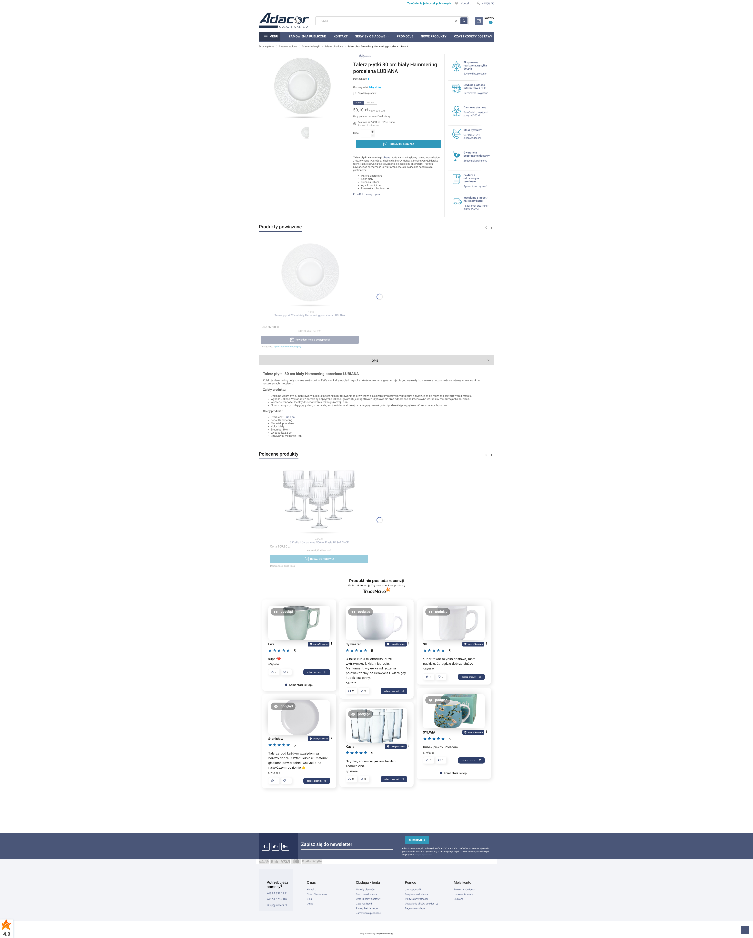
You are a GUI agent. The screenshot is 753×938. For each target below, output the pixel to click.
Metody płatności (365, 889)
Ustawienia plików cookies (420, 903)
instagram (275, 847)
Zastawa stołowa (288, 46)
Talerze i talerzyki (311, 46)
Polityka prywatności (416, 898)
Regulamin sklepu (415, 908)
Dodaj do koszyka (402, 144)
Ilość (356, 133)
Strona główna (266, 46)
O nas (310, 903)
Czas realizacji (364, 903)
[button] (463, 20)
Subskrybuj (417, 840)
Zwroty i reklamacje (367, 908)
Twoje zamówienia (464, 889)
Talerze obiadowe (334, 46)
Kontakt (466, 3)
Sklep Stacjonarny (317, 894)
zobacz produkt (314, 672)
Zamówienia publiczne (368, 913)
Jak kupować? (413, 889)
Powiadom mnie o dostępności (313, 339)
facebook (266, 847)
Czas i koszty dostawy (368, 898)
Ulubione (458, 898)
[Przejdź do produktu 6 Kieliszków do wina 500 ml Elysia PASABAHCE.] (319, 501)
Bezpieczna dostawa (416, 894)
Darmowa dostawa (366, 894)
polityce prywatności (423, 855)
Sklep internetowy (375, 934)
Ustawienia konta (463, 894)
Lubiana (385, 157)
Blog (309, 898)
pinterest (285, 847)
